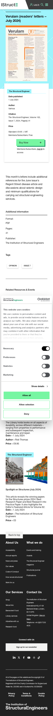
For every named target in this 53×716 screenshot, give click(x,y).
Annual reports (11, 555)
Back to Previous (16, 8)
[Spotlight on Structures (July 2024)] (26, 470)
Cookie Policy (41, 694)
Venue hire (9, 605)
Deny (26, 414)
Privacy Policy (11, 694)
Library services (11, 616)
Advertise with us (12, 621)
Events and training (34, 550)
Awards (29, 555)
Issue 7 (27, 266)
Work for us (10, 582)
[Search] (42, 4)
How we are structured (14, 577)
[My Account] (31, 4)
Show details (37, 386)
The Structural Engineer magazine (35, 563)
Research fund (11, 627)
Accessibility (10, 550)
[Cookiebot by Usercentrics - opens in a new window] (38, 299)
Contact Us (34, 592)
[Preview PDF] (26, 53)
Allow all (26, 395)
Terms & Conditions (26, 694)
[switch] (46, 357)
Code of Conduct (12, 572)
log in (39, 149)
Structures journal (33, 570)
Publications (31, 575)
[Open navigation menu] (46, 4)
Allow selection (26, 404)
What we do (34, 542)
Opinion (13, 266)
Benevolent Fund (12, 610)
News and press (12, 561)
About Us (12, 542)
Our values (10, 566)
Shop (8, 600)
